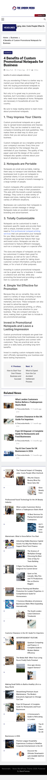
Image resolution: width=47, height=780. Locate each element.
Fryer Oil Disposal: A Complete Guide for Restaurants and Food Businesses (29, 434)
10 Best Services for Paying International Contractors (35, 517)
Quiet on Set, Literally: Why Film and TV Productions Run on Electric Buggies (35, 579)
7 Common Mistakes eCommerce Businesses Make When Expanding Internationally (29, 603)
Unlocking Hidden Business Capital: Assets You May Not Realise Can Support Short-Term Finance (29, 543)
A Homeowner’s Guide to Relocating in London (34, 716)
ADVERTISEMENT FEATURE (27, 638)
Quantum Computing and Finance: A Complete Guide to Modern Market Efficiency (35, 648)
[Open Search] (45, 19)
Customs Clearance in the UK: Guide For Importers (24, 633)
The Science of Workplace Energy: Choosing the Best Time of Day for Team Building (34, 556)
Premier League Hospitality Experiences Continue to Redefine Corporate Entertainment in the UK (29, 743)
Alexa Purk (9, 70)
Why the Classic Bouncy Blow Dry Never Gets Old (33, 480)
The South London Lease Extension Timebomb (34, 613)
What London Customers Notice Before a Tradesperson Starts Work (28, 402)
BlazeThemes (25, 771)
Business (8, 53)
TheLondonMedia (23, 409)
